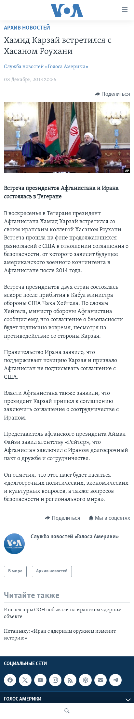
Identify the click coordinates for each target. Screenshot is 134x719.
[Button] (112, 94)
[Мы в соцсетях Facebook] (10, 680)
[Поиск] (67, 711)
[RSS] (70, 680)
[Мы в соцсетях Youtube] (40, 680)
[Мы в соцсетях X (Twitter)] (25, 680)
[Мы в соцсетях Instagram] (55, 680)
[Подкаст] (85, 680)
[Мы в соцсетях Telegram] (115, 680)
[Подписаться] (100, 680)
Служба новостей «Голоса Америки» (46, 66)
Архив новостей (27, 28)
